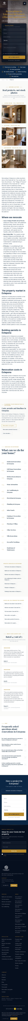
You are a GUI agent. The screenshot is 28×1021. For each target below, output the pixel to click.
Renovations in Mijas (20, 924)
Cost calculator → (7, 433)
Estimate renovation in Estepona (14, 790)
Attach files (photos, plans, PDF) (11, 53)
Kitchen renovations (6, 901)
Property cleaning (19, 954)
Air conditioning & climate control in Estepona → (13, 579)
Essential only (5, 1018)
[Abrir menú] (24, 3)
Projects (4, 977)
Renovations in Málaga (20, 913)
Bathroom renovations (7, 896)
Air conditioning (5, 906)
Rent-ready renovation (20, 960)
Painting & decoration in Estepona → (13, 591)
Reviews (4, 979)
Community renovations (7, 959)
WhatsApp (14, 885)
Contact (3, 992)
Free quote (4, 987)
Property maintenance (20, 951)
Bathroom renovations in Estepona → (13, 570)
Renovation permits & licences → (11, 429)
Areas (7, 79)
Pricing (16, 965)
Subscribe (14, 851)
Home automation (6, 904)
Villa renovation (5, 950)
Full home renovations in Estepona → (13, 566)
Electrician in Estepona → (11, 583)
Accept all (14, 1018)
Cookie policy (15, 1015)
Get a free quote (14, 57)
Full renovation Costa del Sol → (12, 611)
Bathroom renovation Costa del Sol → (13, 603)
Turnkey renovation (6, 956)
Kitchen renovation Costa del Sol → (13, 607)
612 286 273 (5, 885)
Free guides (4, 984)
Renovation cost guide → (9, 425)
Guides (16, 968)
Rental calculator (19, 963)
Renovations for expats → (11, 623)
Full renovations (5, 899)
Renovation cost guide (7, 989)
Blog (3, 982)
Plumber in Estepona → (10, 587)
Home (3, 79)
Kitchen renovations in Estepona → (13, 574)
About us (4, 974)
